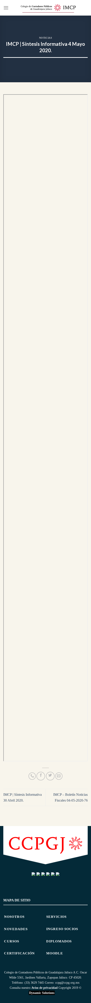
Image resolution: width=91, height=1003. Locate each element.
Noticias (45, 37)
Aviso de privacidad (44, 987)
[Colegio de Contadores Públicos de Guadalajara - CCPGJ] (48, 8)
